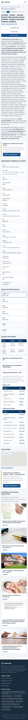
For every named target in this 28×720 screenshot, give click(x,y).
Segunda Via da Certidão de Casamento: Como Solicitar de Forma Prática (14, 521)
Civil (8, 11)
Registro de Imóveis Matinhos (8, 701)
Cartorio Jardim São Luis (7, 695)
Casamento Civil (19, 701)
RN (7, 6)
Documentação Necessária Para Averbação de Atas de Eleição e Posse (13, 692)
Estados (22, 717)
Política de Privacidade (8, 717)
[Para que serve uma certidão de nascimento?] (14, 585)
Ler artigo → (5, 525)
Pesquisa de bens (5, 685)
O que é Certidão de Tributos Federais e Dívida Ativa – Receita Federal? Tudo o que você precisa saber (13, 621)
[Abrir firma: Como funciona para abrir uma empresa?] (14, 536)
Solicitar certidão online (10, 154)
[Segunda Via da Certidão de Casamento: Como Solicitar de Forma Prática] (14, 511)
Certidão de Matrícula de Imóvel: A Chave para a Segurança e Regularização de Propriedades (12, 647)
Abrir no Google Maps (7, 467)
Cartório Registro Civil (6, 706)
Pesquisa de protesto (6, 683)
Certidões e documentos (6, 680)
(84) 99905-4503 (15, 27)
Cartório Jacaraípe (6, 709)
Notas (12, 172)
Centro (18, 6)
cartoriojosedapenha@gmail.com (11, 247)
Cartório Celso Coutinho (18, 706)
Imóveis (8, 172)
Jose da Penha (12, 6)
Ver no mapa (15, 31)
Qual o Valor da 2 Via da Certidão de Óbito (10, 704)
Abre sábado (17, 717)
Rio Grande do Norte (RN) (9, 237)
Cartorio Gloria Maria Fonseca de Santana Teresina (12, 698)
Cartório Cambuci (17, 695)
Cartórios (3, 6)
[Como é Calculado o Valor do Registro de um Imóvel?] (14, 561)
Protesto (17, 172)
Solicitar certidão (14, 35)
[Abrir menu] (25, 2)
